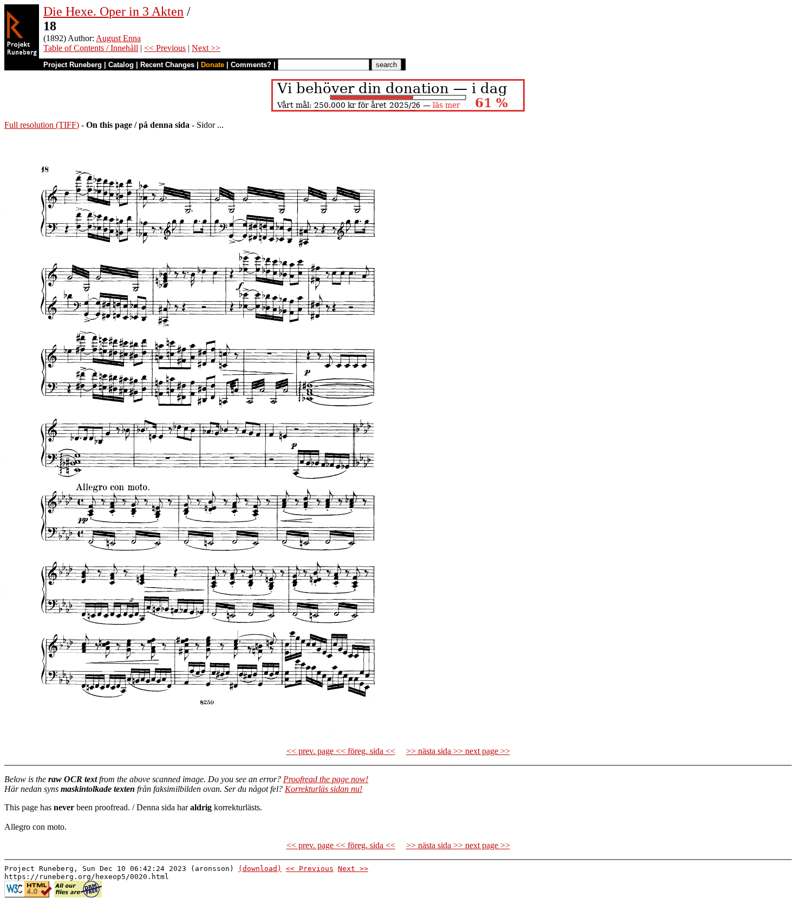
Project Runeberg (72, 65)
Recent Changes (167, 65)
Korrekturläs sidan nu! (323, 789)
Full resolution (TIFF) (41, 124)
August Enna (118, 38)
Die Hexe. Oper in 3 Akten (113, 11)
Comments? (251, 65)
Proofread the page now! (325, 779)
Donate (212, 65)
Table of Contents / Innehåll (90, 48)
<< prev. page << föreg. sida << (340, 751)
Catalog (121, 65)
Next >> (206, 48)
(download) (260, 868)
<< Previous (165, 48)
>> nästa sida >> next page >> (458, 751)
